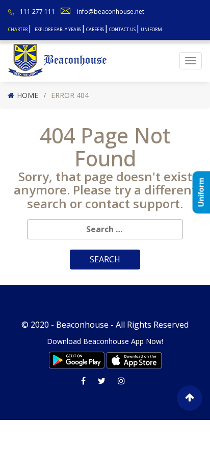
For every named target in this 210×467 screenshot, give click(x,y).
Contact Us (122, 29)
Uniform (151, 29)
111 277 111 (37, 11)
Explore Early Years (58, 29)
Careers (95, 29)
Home (27, 95)
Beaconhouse (82, 324)
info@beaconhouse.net (110, 11)
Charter (18, 29)
